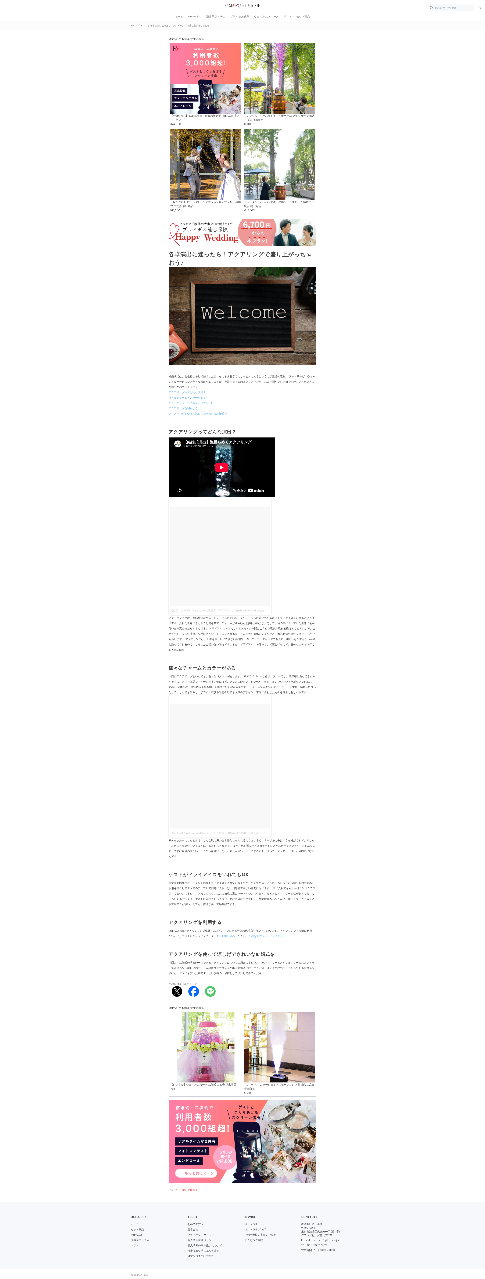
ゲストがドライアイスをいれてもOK (190, 403)
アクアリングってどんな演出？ (187, 392)
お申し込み (228, 936)
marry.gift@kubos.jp (325, 1240)
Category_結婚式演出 (186, 1190)
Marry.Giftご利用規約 (201, 1256)
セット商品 (137, 1229)
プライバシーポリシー (201, 1235)
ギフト (135, 1245)
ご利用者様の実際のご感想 (260, 1235)
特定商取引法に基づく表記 (203, 1251)
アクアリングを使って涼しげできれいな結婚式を (198, 413)
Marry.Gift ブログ (255, 1229)
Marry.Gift (137, 1235)
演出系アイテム (140, 1240)
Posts (144, 25)
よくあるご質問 (253, 1240)
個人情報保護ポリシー (201, 1240)
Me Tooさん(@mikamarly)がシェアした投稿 (198, 833)
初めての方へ (195, 1224)
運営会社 (193, 1229)
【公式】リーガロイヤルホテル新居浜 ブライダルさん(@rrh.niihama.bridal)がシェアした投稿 (226, 610)
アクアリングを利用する (183, 408)
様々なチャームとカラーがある (187, 398)
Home (134, 25)
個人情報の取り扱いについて (205, 1245)
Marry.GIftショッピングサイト (267, 936)
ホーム (135, 1224)
